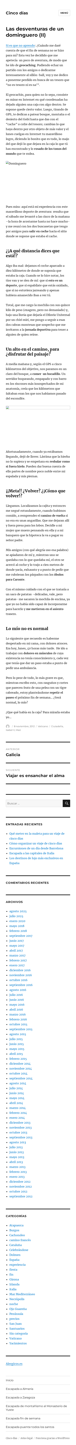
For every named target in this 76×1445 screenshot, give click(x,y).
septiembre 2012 (21, 1196)
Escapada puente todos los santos (30, 1427)
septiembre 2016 (21, 985)
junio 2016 (16, 999)
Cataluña (15, 1245)
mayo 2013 (16, 1157)
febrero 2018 (18, 931)
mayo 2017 (16, 945)
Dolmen (15, 1255)
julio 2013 (16, 1147)
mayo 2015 (16, 1049)
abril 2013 (16, 1162)
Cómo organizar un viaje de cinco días (35, 843)
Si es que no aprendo (20, 45)
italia (12, 1289)
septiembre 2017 (20, 936)
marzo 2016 (17, 1014)
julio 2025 (16, 916)
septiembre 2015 (21, 1029)
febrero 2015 (18, 1058)
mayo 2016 (17, 1004)
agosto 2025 (18, 911)
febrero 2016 (18, 1019)
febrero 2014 (18, 1113)
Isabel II (10, 730)
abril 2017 (16, 950)
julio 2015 (16, 1039)
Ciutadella (57, 726)
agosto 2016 (17, 990)
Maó (18, 730)
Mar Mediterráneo (22, 1294)
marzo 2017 (17, 955)
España (14, 1259)
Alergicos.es (14, 1363)
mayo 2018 (16, 926)
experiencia (17, 1264)
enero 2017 (17, 965)
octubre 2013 (18, 1132)
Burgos (14, 1230)
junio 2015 (16, 1044)
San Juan (15, 1323)
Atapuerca (16, 1225)
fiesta (13, 1269)
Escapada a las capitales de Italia (31, 853)
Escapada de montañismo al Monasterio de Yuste (36, 1407)
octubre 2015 (18, 1024)
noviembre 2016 (20, 975)
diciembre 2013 (19, 1122)
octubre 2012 (18, 1191)
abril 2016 (16, 1009)
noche (13, 1304)
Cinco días (17, 13)
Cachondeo (17, 1235)
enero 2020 (17, 921)
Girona (14, 1279)
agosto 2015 (17, 1034)
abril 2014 (16, 1103)
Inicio (9, 1380)
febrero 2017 (18, 960)
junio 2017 (16, 940)
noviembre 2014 (20, 1068)
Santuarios (17, 1328)
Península (16, 1314)
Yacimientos (18, 1343)
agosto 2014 (17, 1083)
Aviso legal (27, 1438)
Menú (64, 12)
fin (11, 1274)
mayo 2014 (16, 1098)
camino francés (20, 1240)
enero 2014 (17, 1117)
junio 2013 (16, 1152)
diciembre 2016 (20, 970)
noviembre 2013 (20, 1127)
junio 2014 (16, 1093)
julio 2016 (16, 995)
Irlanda (14, 1284)
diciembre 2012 (20, 1181)
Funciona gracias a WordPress (53, 1438)
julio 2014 (16, 1088)
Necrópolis (16, 1299)
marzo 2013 (17, 1167)
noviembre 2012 (20, 1186)
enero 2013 (17, 1176)
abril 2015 (16, 1054)
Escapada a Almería (19, 1389)
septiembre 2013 (20, 1137)
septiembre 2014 (21, 1078)
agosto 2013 (17, 1142)
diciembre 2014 (20, 1063)
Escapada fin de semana (23, 1418)
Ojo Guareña (18, 1309)
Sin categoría (18, 1333)
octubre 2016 (18, 980)
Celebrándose (18, 1250)
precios (14, 1319)
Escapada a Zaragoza (20, 1397)
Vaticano (43, 726)
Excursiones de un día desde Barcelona (36, 848)
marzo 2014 (17, 1108)
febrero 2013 (18, 1172)
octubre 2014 (18, 1073)
